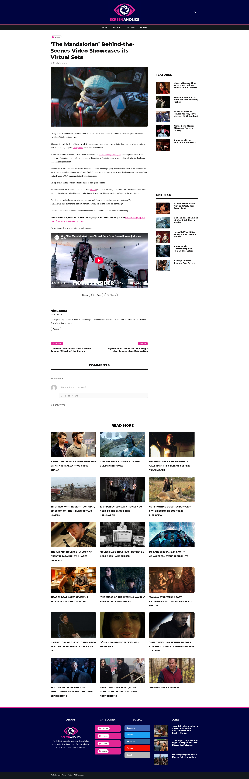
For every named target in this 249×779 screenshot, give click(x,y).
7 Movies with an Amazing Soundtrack (185, 141)
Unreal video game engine (109, 154)
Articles (56, 329)
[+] (76, 396)
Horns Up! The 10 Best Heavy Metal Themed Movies (185, 234)
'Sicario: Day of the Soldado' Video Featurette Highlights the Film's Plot (73, 646)
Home (105, 27)
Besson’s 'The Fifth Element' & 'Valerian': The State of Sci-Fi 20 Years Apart (169, 465)
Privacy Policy (66, 775)
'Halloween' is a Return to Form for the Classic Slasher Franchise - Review (171, 646)
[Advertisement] (177, 51)
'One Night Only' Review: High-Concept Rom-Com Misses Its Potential (185, 742)
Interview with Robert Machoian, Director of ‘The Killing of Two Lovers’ (73, 511)
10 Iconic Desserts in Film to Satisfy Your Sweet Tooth (184, 205)
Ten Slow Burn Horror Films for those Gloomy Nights (186, 99)
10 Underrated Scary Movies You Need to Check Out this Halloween (121, 511)
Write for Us (55, 775)
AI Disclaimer (79, 775)
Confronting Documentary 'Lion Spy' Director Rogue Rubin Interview (170, 511)
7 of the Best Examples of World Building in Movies (186, 220)
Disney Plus (78, 148)
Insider (93, 190)
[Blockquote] (72, 395)
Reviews (117, 27)
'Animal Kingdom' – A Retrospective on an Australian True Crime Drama (73, 465)
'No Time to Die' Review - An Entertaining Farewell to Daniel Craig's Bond (72, 691)
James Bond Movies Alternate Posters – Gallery (184, 128)
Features (130, 27)
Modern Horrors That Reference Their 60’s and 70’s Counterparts (185, 85)
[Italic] (65, 395)
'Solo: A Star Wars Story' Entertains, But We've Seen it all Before (170, 601)
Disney (85, 295)
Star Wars (97, 295)
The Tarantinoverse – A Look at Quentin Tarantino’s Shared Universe (71, 556)
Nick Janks (57, 63)
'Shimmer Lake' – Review (164, 687)
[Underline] (69, 395)
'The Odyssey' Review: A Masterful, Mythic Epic (184, 756)
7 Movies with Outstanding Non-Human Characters (183, 248)
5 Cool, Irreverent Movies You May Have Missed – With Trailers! (186, 113)
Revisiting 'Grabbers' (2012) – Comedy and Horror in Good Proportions (118, 691)
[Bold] (62, 395)
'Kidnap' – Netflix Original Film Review (184, 261)
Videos (143, 27)
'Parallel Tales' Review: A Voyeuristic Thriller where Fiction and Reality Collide (185, 729)
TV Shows (111, 295)
